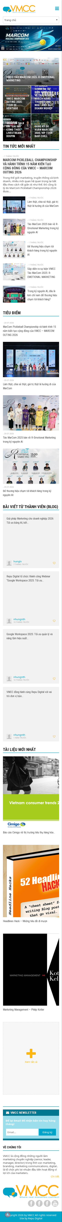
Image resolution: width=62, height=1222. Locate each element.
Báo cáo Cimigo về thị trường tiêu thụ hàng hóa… (29, 832)
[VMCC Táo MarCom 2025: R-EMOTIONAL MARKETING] (31, 792)
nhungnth (19, 619)
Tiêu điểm (12, 312)
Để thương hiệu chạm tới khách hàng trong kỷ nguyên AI (42, 250)
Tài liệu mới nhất (19, 749)
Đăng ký (47, 1132)
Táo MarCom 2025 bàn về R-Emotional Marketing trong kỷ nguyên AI (43, 228)
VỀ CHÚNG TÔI (12, 1147)
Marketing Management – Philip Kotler (23, 1009)
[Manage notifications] (7, 1214)
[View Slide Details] (31, 38)
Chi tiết (55, 1176)
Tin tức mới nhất (19, 146)
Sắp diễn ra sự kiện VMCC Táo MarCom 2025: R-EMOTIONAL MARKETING (41, 273)
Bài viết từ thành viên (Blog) (30, 506)
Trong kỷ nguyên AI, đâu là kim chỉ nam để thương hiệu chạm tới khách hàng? (42, 295)
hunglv (17, 561)
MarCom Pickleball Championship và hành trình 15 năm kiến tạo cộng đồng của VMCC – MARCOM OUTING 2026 (30, 166)
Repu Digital (35, 1218)
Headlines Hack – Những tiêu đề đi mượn (25, 921)
